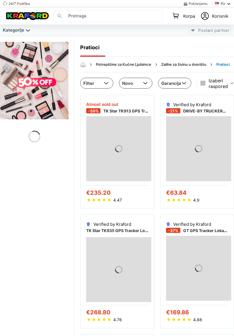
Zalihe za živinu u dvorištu (183, 64)
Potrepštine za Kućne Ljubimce (123, 64)
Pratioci (223, 64)
